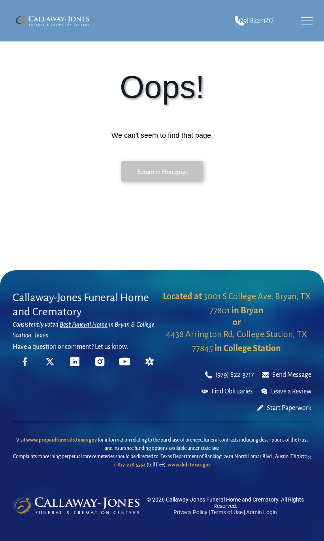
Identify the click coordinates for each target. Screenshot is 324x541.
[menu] (306, 21)
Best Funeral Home (83, 324)
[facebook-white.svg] (25, 367)
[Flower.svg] (149, 364)
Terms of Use (227, 512)
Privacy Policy (190, 512)
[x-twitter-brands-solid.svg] (50, 364)
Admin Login (261, 512)
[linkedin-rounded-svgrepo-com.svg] (74, 364)
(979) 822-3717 (254, 20)
